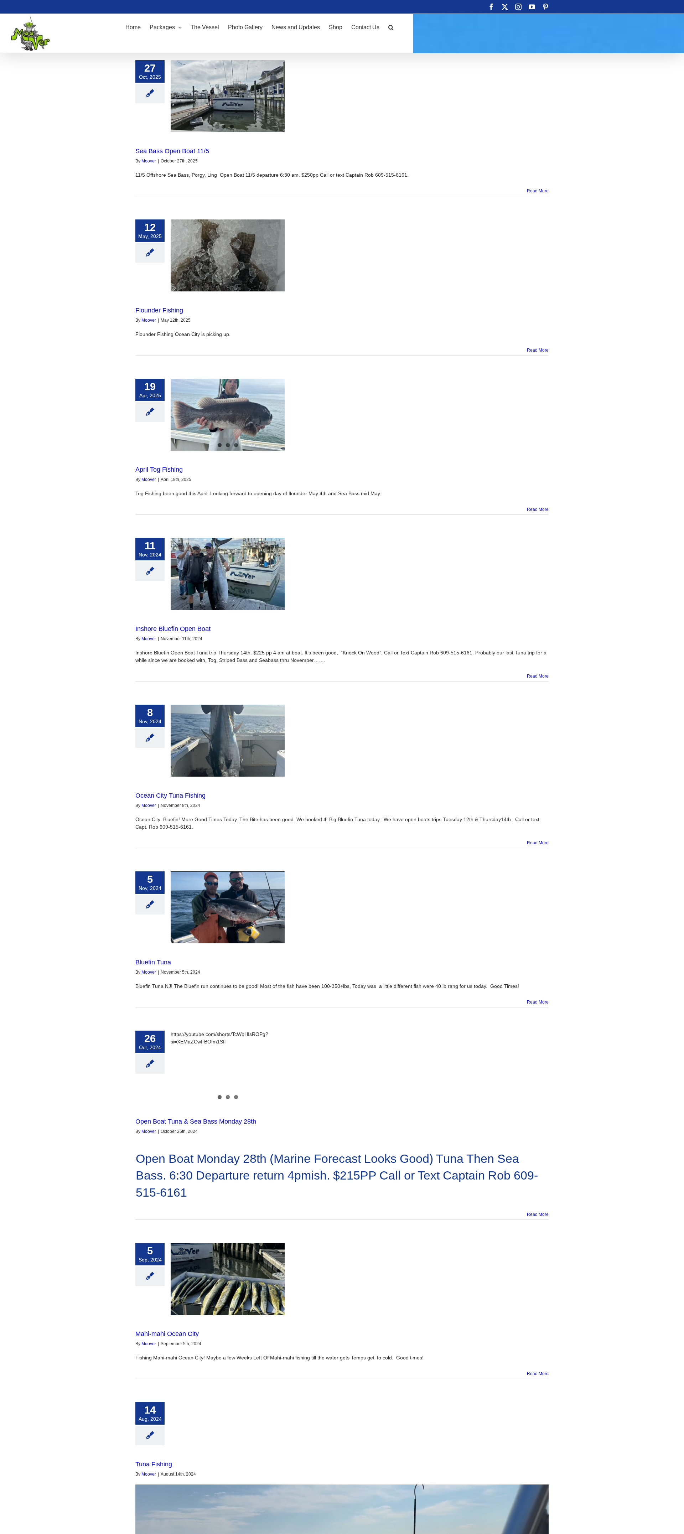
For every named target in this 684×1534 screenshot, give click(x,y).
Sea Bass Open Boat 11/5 (172, 151)
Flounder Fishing (159, 310)
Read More (538, 190)
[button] (391, 27)
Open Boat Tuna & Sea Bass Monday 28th (195, 1121)
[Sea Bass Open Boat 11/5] (228, 96)
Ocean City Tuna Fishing (170, 795)
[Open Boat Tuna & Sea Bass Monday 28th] (228, 1067)
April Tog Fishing (159, 469)
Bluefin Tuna (153, 962)
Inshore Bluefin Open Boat (173, 628)
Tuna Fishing (153, 1464)
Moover (148, 161)
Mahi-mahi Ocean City (167, 1333)
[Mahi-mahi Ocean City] (228, 1279)
